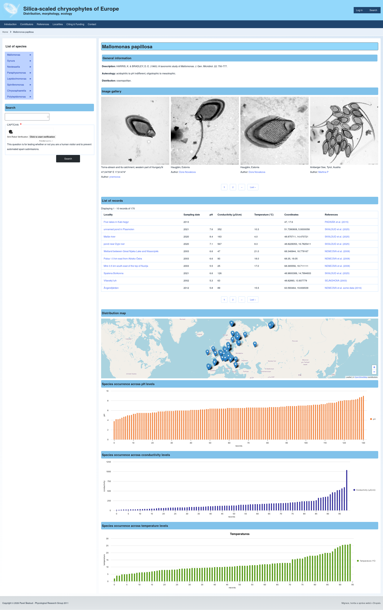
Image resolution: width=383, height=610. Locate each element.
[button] (232, 334)
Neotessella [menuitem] (12, 67)
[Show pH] (373, 419)
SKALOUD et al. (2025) (337, 229)
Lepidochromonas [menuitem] (15, 79)
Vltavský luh (110, 280)
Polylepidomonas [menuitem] (15, 97)
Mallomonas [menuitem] (12, 55)
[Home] (12, 10)
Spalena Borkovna (113, 273)
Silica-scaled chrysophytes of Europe (71, 8)
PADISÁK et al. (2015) (336, 222)
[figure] (239, 419)
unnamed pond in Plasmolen (119, 229)
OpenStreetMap (361, 377)
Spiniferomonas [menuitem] (14, 85)
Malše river (109, 236)
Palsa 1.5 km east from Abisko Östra (123, 258)
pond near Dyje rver (114, 244)
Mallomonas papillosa (127, 46)
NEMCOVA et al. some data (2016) (343, 288)
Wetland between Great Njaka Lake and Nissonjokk (131, 251)
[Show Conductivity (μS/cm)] (364, 490)
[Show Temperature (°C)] (366, 561)
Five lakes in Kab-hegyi (116, 222)
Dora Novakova (187, 172)
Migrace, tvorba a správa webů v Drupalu (361, 602)
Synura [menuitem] (10, 61)
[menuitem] (360, 10)
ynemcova (114, 176)
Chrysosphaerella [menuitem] (15, 91)
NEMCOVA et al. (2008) (337, 251)
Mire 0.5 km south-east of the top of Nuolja (126, 266)
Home (5, 31)
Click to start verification (42, 136)
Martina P (323, 172)
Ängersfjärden (111, 288)
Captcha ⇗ (46, 141)
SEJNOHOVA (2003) (336, 280)
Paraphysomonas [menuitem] (15, 73)
